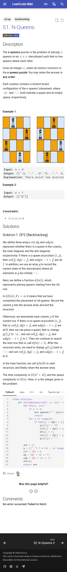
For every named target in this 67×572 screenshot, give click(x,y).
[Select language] (54, 4)
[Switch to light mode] (45, 4)
